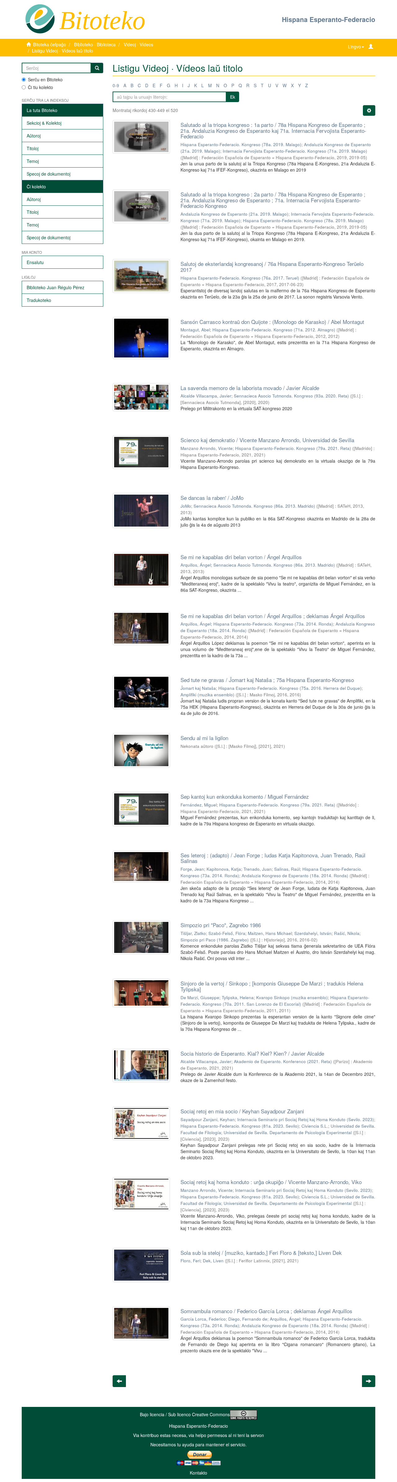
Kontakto (198, 1473)
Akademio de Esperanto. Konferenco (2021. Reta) (283, 1061)
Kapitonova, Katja (224, 869)
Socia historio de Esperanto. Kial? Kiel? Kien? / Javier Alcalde (252, 1053)
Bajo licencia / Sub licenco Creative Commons (185, 1414)
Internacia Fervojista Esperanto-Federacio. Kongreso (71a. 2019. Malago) (295, 151)
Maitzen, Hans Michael (270, 933)
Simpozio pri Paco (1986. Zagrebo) (215, 940)
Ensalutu (35, 262)
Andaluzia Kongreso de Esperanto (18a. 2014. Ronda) (295, 875)
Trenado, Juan (257, 869)
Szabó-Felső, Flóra (226, 933)
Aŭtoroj (34, 135)
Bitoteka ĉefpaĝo (49, 44)
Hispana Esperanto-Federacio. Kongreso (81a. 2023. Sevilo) (240, 1126)
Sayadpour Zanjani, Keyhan (208, 1119)
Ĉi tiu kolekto (40, 87)
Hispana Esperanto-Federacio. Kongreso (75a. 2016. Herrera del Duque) (290, 688)
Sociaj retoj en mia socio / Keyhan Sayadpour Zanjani (242, 1111)
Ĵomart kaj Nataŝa (198, 688)
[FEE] (40, 18)
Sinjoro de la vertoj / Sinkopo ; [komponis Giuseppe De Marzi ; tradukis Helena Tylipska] (272, 986)
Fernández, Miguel (199, 805)
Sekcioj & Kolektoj (44, 123)
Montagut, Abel (195, 330)
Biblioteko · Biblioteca (95, 44)
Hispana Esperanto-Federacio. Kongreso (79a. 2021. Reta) (293, 448)
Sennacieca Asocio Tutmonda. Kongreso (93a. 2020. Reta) (291, 396)
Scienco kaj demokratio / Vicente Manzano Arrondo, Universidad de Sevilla (267, 440)
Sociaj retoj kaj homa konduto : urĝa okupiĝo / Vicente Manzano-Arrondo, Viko (271, 1182)
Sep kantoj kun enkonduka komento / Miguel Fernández (245, 796)
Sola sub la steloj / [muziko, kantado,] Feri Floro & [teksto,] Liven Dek (261, 1252)
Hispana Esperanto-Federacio (328, 19)
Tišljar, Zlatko (193, 933)
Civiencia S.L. (314, 1126)
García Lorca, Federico (203, 1319)
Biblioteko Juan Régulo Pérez (55, 287)
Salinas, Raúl (287, 869)
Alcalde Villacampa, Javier (206, 396)
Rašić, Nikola (346, 933)
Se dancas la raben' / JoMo (212, 497)
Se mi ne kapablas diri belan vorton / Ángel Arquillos (241, 557)
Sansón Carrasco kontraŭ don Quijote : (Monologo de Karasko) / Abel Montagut (272, 322)
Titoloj (32, 148)
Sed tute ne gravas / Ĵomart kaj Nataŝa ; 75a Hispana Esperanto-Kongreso (267, 680)
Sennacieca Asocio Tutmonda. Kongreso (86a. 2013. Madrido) (254, 506)
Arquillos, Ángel (196, 565)
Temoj (33, 161)
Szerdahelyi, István (313, 933)
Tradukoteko (39, 300)
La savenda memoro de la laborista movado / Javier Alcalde (250, 388)
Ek (232, 97)
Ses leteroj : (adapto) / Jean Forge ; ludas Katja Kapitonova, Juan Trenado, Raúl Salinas (273, 858)
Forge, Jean (192, 869)
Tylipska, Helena (238, 997)
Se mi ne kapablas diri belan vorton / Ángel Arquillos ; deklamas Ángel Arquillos (273, 616)
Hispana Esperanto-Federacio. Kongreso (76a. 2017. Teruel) (240, 278)
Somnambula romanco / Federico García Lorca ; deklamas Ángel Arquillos (266, 1311)
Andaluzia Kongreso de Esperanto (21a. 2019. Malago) (234, 214)
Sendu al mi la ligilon (204, 738)
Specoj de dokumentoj (48, 174)
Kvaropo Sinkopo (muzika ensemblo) (292, 997)
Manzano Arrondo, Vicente (207, 448)
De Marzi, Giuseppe (200, 997)
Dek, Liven (213, 1261)
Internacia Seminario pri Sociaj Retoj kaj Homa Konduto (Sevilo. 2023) (305, 1119)
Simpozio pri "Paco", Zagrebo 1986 (221, 925)
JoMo (186, 506)
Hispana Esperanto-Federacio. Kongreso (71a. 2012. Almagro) (273, 330)
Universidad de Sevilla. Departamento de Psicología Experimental (288, 1132)
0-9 (116, 85)
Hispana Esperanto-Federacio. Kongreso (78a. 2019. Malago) (241, 144)
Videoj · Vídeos (138, 44)
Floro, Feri (190, 1261)
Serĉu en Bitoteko (45, 79)
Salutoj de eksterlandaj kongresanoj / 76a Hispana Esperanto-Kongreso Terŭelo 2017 (272, 266)
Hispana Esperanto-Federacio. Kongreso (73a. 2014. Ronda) (273, 624)
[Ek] (97, 68)
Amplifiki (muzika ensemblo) (207, 695)
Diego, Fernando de (247, 1319)
